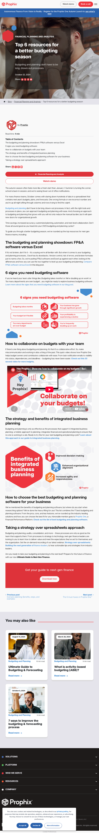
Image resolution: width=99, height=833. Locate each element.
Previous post (23, 597)
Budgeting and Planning (19, 661)
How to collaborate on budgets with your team (25, 150)
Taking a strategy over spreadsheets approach (25, 160)
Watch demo (68, 4)
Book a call (86, 4)
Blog (10, 102)
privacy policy (62, 812)
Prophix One (81, 517)
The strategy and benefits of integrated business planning (30, 153)
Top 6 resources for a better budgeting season (37, 51)
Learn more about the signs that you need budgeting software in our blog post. (39, 285)
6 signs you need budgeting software (21, 146)
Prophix (24, 125)
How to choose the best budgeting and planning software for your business (37, 157)
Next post (77, 596)
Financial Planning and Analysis (27, 102)
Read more (13, 676)
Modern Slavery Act (79, 819)
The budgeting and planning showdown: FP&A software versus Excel (34, 143)
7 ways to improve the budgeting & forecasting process (25, 724)
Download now (49, 579)
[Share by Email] (31, 79)
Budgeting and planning (15, 208)
